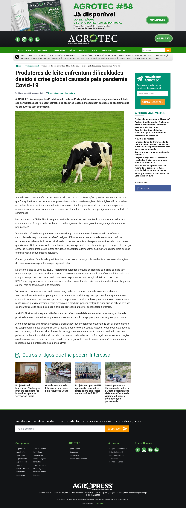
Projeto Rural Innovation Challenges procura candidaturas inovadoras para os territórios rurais (27, 390)
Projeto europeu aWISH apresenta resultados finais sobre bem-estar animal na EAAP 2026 (88, 389)
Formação (164, 56)
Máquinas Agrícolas (40, 459)
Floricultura (140, 56)
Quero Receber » (152, 102)
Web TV (72, 50)
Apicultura (113, 56)
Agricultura (26, 56)
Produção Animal (117, 58)
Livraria (94, 50)
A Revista (30, 50)
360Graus (100, 503)
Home (20, 50)
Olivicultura (70, 58)
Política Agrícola (101, 58)
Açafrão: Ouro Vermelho (146, 136)
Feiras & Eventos (126, 56)
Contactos (120, 50)
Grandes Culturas (29, 58)
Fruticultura (153, 56)
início (20, 66)
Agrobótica (59, 56)
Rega (129, 58)
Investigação (57, 58)
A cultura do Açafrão (144, 139)
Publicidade (74, 455)
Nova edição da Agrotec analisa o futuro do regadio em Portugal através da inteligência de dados (150, 168)
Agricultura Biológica (43, 56)
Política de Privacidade (78, 459)
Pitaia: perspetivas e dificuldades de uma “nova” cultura (152, 174)
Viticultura (154, 58)
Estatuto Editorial (116, 452)
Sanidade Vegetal (140, 58)
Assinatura (42, 50)
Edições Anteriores (116, 455)
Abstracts (83, 50)
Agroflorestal (72, 56)
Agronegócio (101, 56)
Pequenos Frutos (84, 58)
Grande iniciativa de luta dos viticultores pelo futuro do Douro (56, 388)
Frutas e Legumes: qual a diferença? (152, 119)
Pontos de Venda (58, 50)
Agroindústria (87, 56)
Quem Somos (106, 50)
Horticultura (44, 58)
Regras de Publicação (118, 449)
